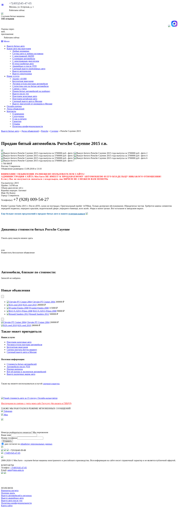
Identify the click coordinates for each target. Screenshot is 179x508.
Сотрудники (18, 116)
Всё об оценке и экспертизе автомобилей (26, 371)
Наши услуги (13, 76)
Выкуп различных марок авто (21, 374)
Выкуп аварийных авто (12, 498)
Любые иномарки (20, 51)
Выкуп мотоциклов (21, 71)
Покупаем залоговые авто (24, 96)
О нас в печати (19, 119)
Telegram (7, 411)
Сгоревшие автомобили (23, 58)
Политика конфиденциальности (27, 126)
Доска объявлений (15, 109)
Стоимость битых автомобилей (22, 364)
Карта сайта (6, 505)
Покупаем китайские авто (24, 99)
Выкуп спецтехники (22, 73)
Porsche (44, 131)
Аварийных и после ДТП (24, 66)
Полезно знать (8, 493)
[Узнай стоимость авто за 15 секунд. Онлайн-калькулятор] (29, 398)
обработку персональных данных (36, 444)
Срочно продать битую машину (22, 349)
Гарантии (16, 121)
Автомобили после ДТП (18, 366)
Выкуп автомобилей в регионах (16, 495)
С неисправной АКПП (23, 56)
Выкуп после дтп (20, 94)
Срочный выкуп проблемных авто (28, 68)
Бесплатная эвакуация (22, 81)
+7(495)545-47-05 (20, 3)
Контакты (11, 111)
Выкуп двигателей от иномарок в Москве (32, 104)
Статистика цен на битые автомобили (30, 86)
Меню (6, 41)
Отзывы (16, 124)
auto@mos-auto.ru (15, 470)
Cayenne (54, 131)
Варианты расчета (9, 490)
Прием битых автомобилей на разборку (31, 91)
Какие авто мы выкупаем (19, 48)
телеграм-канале (76, 214)
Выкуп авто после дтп (11, 500)
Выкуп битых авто (16, 46)
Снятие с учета (19, 89)
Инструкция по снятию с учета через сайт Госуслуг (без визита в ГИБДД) (36, 403)
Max (5, 415)
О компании (18, 114)
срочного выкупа (51, 383)
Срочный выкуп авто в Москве (27, 101)
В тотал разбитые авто (23, 63)
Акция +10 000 (19, 78)
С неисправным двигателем (25, 61)
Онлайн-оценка (14, 106)
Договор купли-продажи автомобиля (30, 84)
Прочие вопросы (15, 369)
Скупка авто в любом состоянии (27, 53)
